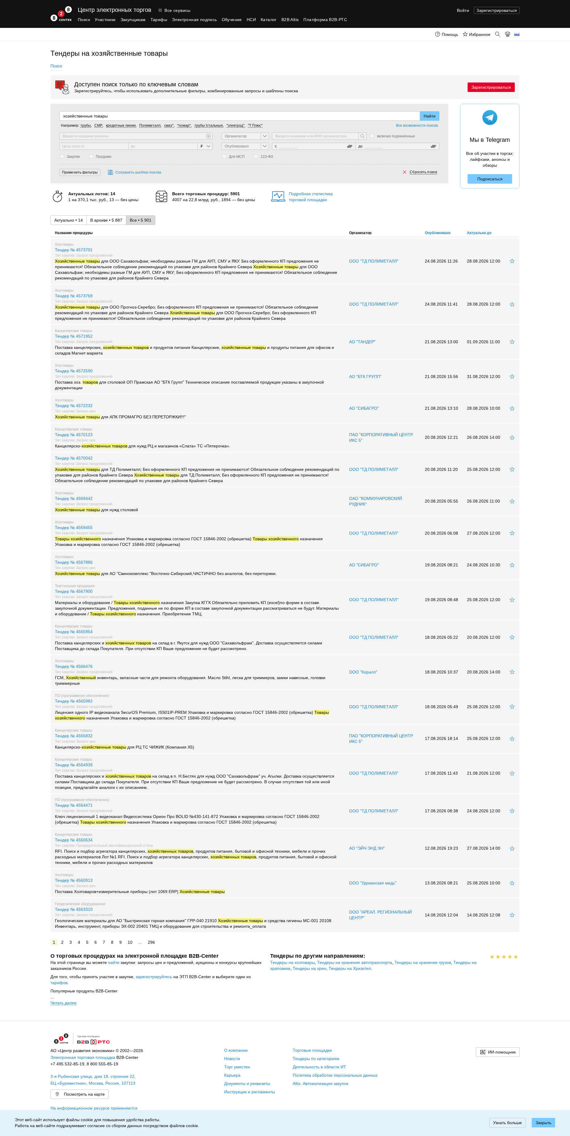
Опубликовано (437, 233)
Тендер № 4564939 (194, 776)
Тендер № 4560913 (140, 886)
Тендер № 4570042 (197, 469)
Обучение (232, 19)
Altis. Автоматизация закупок (320, 1083)
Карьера (232, 1075)
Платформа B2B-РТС (325, 19)
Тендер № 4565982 (192, 709)
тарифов (58, 982)
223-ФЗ (267, 157)
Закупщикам (133, 19)
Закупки (73, 157)
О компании (236, 1050)
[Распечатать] (508, 34)
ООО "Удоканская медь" (372, 883)
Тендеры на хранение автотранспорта (354, 962)
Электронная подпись (194, 19)
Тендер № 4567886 (166, 568)
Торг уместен (237, 1066)
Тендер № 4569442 (96, 504)
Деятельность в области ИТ (319, 1066)
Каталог (269, 19)
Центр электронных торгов (114, 10)
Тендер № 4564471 (187, 813)
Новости (232, 1058)
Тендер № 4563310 (193, 918)
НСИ (251, 19)
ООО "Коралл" (363, 672)
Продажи (103, 157)
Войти (463, 10)
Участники (105, 19)
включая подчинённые (396, 136)
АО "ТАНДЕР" (362, 341)
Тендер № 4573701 (196, 263)
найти (113, 962)
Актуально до (479, 233)
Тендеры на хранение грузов (423, 962)
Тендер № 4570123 (142, 440)
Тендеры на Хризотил (350, 968)
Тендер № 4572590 (189, 379)
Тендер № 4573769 (186, 307)
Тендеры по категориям (316, 1058)
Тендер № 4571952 (194, 344)
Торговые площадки (312, 1050)
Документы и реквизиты (247, 1083)
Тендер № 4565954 (188, 640)
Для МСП (237, 157)
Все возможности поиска (417, 125)
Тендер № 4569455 (189, 536)
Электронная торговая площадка (82, 1057)
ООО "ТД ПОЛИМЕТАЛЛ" (373, 261)
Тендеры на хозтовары (292, 962)
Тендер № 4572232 (120, 411)
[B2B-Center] (61, 13)
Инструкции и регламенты (249, 1091)
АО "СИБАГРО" (364, 408)
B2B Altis (290, 19)
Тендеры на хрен (309, 968)
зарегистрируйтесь (154, 976)
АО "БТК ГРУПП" (365, 376)
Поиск (84, 19)
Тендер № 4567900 (197, 602)
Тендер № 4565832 (124, 741)
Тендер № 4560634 (195, 851)
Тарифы (159, 19)
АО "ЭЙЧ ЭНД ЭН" (367, 848)
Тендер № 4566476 (190, 675)
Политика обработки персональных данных (335, 1075)
